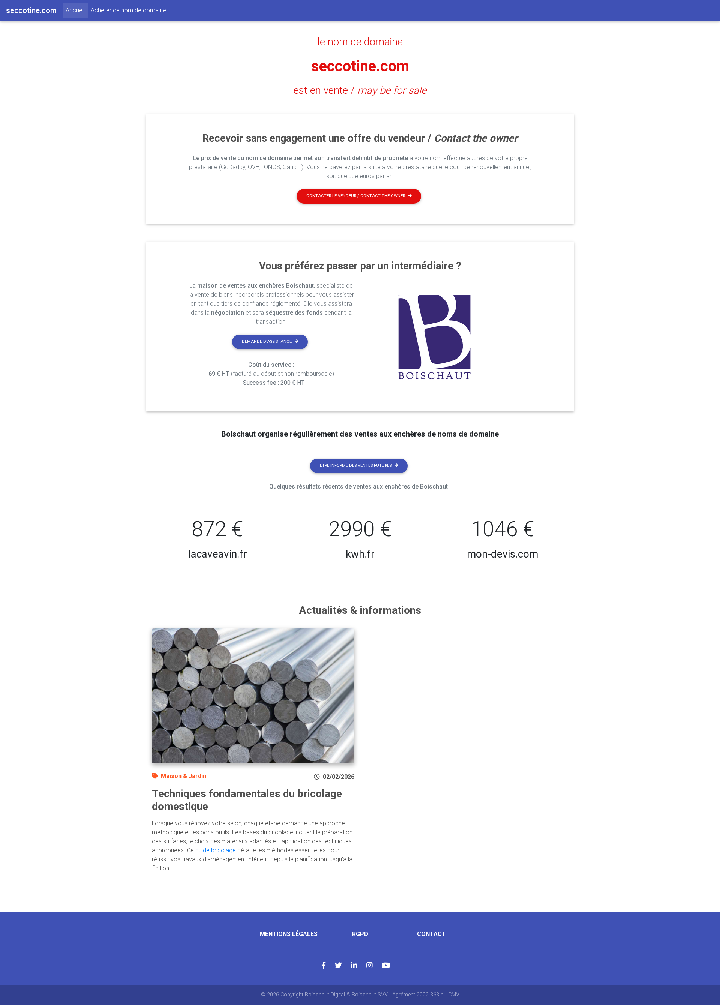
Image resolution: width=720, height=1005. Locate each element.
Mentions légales (289, 934)
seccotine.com (360, 66)
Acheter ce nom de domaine (128, 10)
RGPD (360, 934)
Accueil (77, 10)
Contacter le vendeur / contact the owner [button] (355, 196)
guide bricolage (215, 850)
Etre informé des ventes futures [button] (356, 465)
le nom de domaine (360, 42)
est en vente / (360, 90)
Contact (431, 934)
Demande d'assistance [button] (267, 341)
